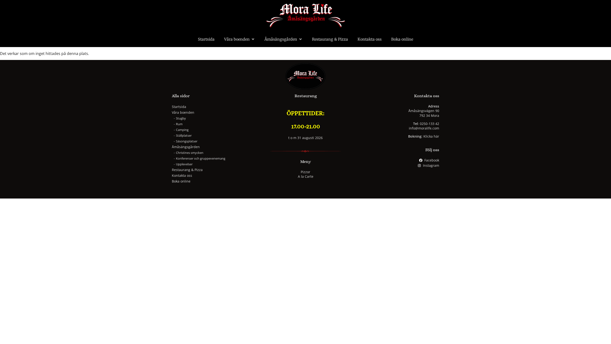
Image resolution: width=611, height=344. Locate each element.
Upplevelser (184, 164)
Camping (182, 130)
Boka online (402, 39)
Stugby (181, 118)
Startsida (206, 39)
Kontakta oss (370, 39)
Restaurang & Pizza (330, 39)
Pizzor (305, 172)
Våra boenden (237, 39)
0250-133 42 (429, 123)
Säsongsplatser (186, 141)
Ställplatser (184, 135)
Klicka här (431, 136)
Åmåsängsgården (280, 39)
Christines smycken (189, 152)
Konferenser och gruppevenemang (200, 158)
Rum (179, 124)
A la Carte (305, 176)
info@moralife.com (424, 128)
